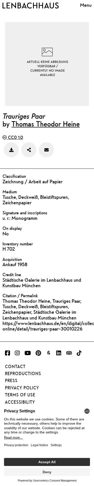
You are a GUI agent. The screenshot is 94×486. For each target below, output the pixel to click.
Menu (85, 5)
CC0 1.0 (15, 137)
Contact (15, 366)
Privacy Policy (22, 388)
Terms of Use (20, 395)
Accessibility (20, 402)
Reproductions (23, 373)
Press (11, 380)
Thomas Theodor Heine (46, 123)
